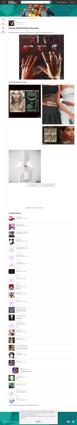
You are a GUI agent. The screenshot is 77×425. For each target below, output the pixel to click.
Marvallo (19, 330)
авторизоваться (33, 405)
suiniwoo (19, 338)
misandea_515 (21, 247)
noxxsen (18, 24)
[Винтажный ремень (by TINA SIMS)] (58, 104)
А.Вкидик (20, 224)
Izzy (17, 360)
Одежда (16, 18)
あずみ (18, 239)
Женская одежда (24, 18)
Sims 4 (11, 18)
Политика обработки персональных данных (13, 421)
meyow (19, 217)
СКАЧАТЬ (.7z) (33, 185)
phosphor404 (21, 391)
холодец (19, 255)
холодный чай (22, 383)
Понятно (38, 421)
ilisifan (17, 285)
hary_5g (19, 292)
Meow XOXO (21, 307)
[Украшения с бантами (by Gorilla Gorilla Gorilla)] (24, 166)
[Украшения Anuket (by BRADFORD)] (24, 104)
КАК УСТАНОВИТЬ (48, 185)
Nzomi (18, 300)
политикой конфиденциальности (28, 414)
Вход (72, 2)
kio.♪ (18, 398)
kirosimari (20, 323)
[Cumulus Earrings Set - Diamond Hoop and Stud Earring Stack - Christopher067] (58, 137)
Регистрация (62, 2)
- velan (18, 376)
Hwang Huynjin (22, 232)
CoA (17, 270)
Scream (19, 353)
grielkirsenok (21, 345)
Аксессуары (34, 18)
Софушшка (20, 315)
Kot (17, 277)
